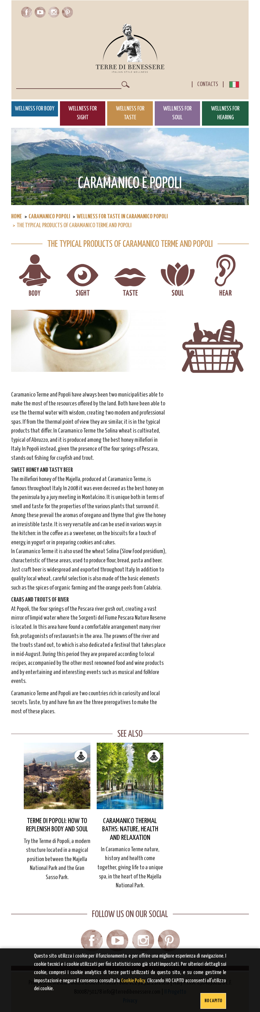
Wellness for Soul (177, 113)
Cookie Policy (133, 981)
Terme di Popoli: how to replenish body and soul (57, 825)
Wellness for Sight (82, 113)
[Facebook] (28, 14)
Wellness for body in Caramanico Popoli (35, 276)
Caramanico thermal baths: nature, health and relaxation (130, 829)
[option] (57, 812)
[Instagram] (55, 14)
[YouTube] (41, 14)
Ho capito (213, 1000)
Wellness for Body (35, 109)
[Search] (125, 84)
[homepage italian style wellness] (130, 48)
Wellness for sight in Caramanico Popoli (83, 276)
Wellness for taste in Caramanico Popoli (122, 217)
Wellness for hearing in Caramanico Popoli (225, 276)
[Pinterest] (67, 14)
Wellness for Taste (130, 113)
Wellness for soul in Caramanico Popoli (178, 276)
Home (16, 217)
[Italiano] (234, 86)
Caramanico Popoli (49, 217)
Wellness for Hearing (225, 113)
